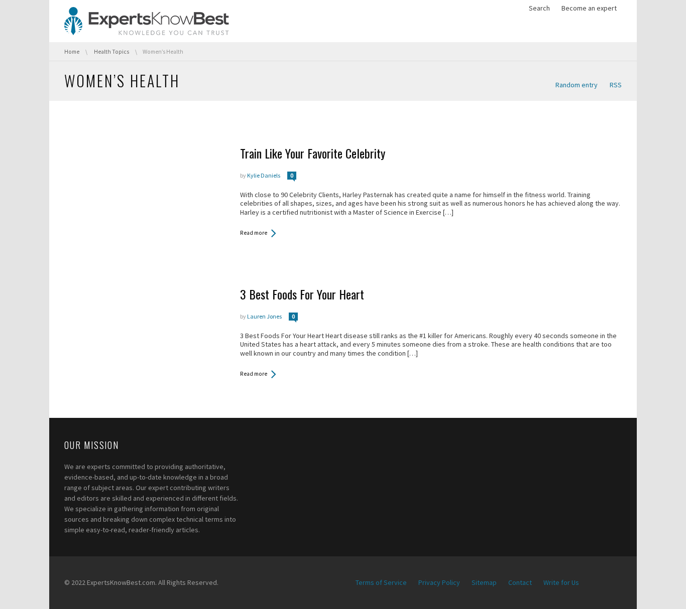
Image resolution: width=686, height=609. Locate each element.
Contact (520, 582)
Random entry (576, 84)
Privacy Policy (439, 582)
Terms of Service (381, 582)
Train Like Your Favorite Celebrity (312, 153)
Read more (253, 232)
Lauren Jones (264, 316)
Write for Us (561, 582)
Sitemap (484, 582)
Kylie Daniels (263, 175)
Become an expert (589, 8)
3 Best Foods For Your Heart (302, 294)
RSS (616, 84)
